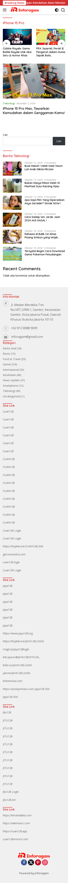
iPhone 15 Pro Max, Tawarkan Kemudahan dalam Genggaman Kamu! (34, 110)
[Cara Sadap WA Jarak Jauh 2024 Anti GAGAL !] (12, 220)
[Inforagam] (24, 10)
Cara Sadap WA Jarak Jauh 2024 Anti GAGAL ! (42, 218)
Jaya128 (7, 586)
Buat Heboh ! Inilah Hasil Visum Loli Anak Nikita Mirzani (44, 167)
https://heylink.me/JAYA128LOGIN (23, 641)
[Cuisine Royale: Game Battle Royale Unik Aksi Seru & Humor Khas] (17, 37)
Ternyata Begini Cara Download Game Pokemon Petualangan (45, 252)
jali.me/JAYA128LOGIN (16, 673)
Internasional (11, 369)
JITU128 (7, 720)
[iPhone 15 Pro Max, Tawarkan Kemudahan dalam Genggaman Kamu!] (34, 81)
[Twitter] (31, 862)
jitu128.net (9, 800)
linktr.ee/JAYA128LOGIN (17, 665)
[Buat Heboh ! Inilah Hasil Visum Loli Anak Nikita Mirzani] (12, 169)
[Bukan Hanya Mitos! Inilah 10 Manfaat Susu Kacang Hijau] (12, 186)
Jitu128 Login (11, 792)
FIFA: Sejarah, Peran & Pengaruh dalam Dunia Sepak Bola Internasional (50, 52)
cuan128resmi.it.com (15, 839)
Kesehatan (9, 375)
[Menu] (5, 10)
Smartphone (10, 385)
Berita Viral (9, 348)
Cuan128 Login (12, 530)
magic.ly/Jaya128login (16, 649)
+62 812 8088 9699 (24, 328)
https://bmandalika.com (17, 815)
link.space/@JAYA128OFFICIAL (21, 657)
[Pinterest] (38, 862)
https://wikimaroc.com (16, 823)
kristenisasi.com (12, 681)
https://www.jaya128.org (18, 633)
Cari (5, 134)
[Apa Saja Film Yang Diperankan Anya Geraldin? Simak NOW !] (12, 203)
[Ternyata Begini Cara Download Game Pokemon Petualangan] (12, 254)
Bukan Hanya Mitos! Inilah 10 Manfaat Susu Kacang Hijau (42, 184)
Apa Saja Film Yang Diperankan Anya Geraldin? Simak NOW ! (44, 201)
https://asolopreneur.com (18, 689)
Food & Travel (11, 359)
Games (7, 364)
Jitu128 (7, 712)
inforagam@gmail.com (27, 337)
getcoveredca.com (14, 554)
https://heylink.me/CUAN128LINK (23, 546)
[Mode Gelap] (57, 10)
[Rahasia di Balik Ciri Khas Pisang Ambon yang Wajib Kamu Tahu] (12, 237)
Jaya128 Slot (42, 689)
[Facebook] (24, 862)
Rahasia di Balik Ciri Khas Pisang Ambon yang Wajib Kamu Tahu (41, 235)
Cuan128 (8, 411)
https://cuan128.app (15, 831)
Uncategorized (12, 396)
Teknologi (9, 103)
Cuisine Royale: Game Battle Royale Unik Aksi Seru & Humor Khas (17, 52)
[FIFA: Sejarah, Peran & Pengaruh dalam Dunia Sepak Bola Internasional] (50, 37)
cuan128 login (11, 562)
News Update (11, 380)
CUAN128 (9, 459)
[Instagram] (45, 862)
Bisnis (6, 353)
